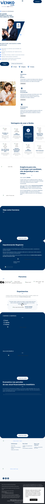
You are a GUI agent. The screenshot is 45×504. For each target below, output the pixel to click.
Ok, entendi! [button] (33, 499)
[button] (22, 1)
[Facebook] (6, 478)
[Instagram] (3, 478)
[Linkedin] (8, 478)
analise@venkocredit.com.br (9, 492)
